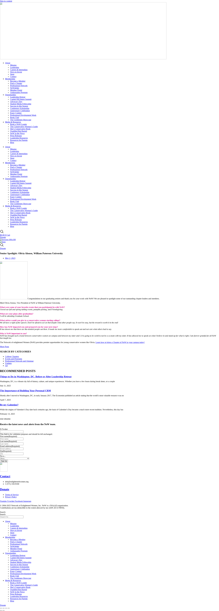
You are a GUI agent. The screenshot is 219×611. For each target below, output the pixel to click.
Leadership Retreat (17, 97)
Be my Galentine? (9, 404)
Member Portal (16, 90)
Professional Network (19, 86)
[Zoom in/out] (1, 608)
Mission (13, 65)
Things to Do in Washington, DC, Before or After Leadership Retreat (35, 376)
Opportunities (10, 95)
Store (12, 74)
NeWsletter (14, 88)
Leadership (14, 67)
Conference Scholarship (19, 108)
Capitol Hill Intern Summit (20, 99)
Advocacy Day (16, 101)
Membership (10, 79)
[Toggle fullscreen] (4, 608)
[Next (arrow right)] (4, 610)
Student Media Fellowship (20, 104)
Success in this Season (19, 106)
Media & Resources (13, 122)
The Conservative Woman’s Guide (24, 127)
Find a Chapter (16, 83)
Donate (4, 489)
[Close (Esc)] (9, 608)
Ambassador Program (19, 92)
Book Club (14, 117)
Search (2, 512)
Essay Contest (15, 113)
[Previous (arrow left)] (1, 610)
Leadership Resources (19, 138)
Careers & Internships (19, 70)
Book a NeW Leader (18, 124)
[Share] (6, 608)
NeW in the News (17, 133)
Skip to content (6, 1)
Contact (13, 76)
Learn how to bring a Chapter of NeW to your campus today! (120, 342)
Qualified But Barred (18, 131)
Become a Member (17, 81)
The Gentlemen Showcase (20, 120)
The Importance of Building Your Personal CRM (25, 390)
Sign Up (4, 461)
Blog (12, 142)
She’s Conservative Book (20, 129)
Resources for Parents (19, 140)
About (7, 63)
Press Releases (16, 136)
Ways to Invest (16, 72)
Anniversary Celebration (20, 111)
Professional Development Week (23, 115)
